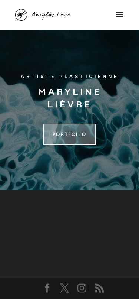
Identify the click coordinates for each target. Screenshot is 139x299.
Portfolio (69, 134)
